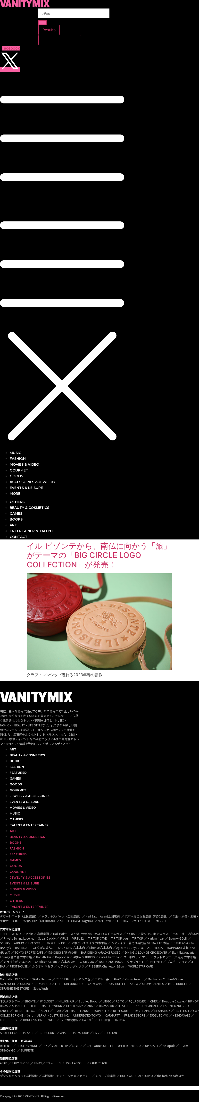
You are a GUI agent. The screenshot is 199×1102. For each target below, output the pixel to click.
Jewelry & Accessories (30, 796)
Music (15, 813)
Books (15, 761)
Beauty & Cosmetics (27, 755)
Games (15, 778)
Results (49, 29)
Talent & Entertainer (29, 825)
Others (16, 819)
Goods (16, 784)
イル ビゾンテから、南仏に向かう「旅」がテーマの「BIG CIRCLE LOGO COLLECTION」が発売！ (99, 555)
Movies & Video (23, 807)
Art (13, 749)
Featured (18, 772)
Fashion (17, 767)
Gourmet (18, 790)
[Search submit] (42, 22)
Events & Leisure (24, 802)
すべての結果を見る (59, 40)
